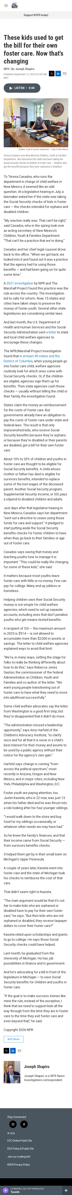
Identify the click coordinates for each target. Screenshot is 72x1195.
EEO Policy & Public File (20, 1148)
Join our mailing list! (18, 1156)
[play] (5, 1190)
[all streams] (67, 1190)
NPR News (14, 1039)
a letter (51, 332)
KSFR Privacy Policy (18, 1164)
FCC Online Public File (19, 1140)
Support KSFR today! (36, 15)
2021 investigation (19, 283)
